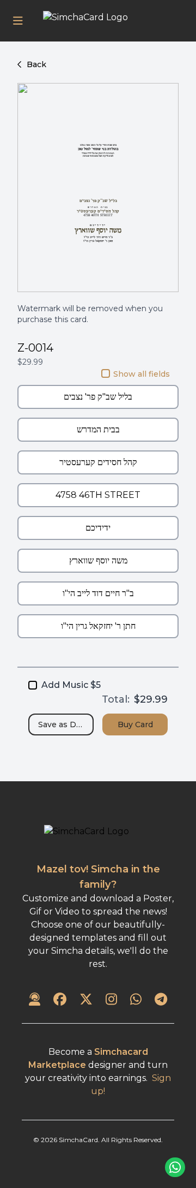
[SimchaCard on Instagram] (111, 1000)
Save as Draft (63, 724)
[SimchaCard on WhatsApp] (136, 1000)
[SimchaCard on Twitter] (86, 1000)
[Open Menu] (18, 21)
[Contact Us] (34, 1000)
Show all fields (141, 374)
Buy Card (135, 724)
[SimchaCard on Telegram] (160, 1000)
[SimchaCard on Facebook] (60, 1000)
